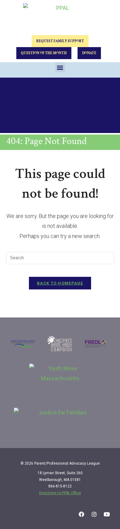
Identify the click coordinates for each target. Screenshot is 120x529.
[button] (60, 67)
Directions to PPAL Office (60, 493)
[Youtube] (106, 514)
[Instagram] (94, 514)
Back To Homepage (60, 283)
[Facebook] (81, 514)
